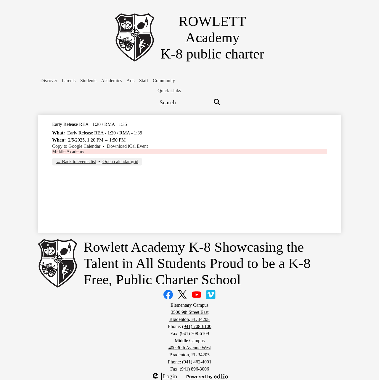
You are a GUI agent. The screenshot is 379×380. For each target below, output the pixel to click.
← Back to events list (76, 161)
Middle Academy (68, 151)
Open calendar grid (120, 161)
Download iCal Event (127, 146)
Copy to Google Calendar (76, 146)
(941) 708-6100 (196, 326)
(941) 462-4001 (196, 361)
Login (164, 376)
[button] (49, 81)
